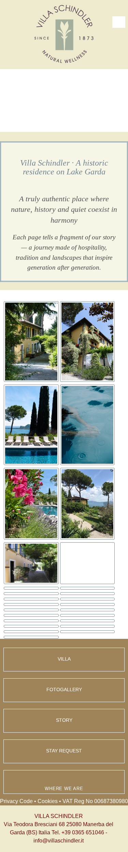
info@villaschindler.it (58, 841)
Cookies (48, 801)
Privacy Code (16, 801)
